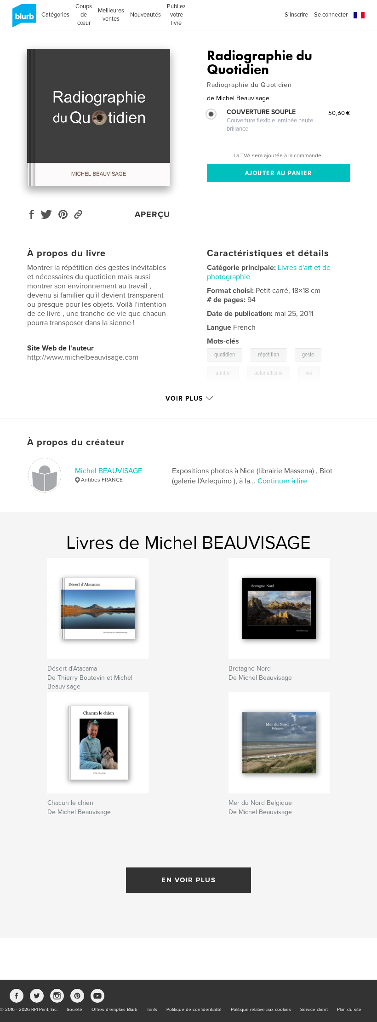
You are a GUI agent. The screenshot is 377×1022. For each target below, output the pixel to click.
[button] (359, 15)
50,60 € (339, 113)
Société (74, 1009)
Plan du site (349, 1009)
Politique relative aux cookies (261, 1009)
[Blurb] (23, 19)
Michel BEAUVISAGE (108, 471)
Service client (314, 1009)
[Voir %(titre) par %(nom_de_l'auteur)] (98, 117)
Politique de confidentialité (194, 1009)
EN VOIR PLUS (188, 880)
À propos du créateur (76, 442)
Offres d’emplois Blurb (114, 1009)
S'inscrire (296, 14)
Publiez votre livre (176, 15)
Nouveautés (145, 14)
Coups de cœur (83, 15)
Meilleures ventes (111, 15)
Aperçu (152, 214)
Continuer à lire (282, 481)
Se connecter (331, 14)
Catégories (55, 14)
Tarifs (152, 1009)
